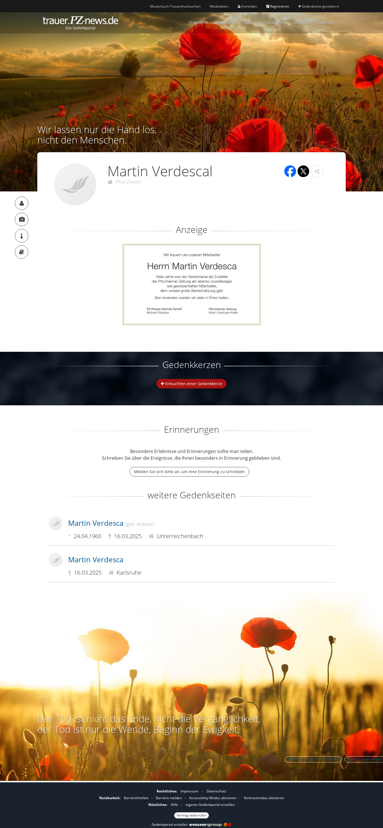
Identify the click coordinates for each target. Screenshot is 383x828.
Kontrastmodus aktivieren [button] (264, 797)
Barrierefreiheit (136, 797)
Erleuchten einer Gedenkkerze (193, 383)
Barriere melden (169, 797)
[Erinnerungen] (21, 252)
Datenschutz (216, 791)
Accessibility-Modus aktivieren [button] (212, 797)
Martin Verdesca (111, 523)
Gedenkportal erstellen (170, 824)
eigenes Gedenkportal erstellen (210, 804)
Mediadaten (219, 6)
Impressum (189, 791)
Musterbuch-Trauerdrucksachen (175, 6)
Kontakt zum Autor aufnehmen (315, 759)
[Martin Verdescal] (21, 203)
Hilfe (174, 804)
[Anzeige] (21, 219)
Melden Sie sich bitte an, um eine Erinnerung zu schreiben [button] (189, 471)
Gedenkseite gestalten (319, 6)
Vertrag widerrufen (191, 815)
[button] (317, 171)
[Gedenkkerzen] (21, 235)
